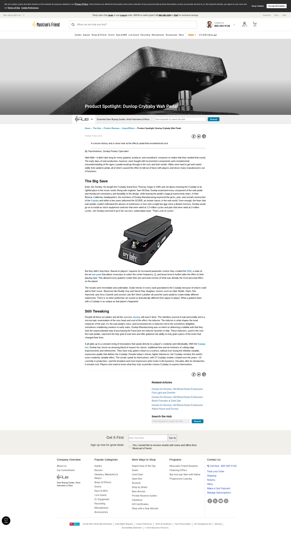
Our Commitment (66, 470)
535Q (189, 271)
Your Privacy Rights (183, 524)
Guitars (78, 35)
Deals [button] (191, 35)
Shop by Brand (139, 487)
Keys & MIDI (121, 35)
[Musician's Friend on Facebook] (209, 501)
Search (213, 119)
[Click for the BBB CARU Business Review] (75, 524)
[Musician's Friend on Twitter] (215, 501)
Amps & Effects (99, 35)
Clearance (137, 500)
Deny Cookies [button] (258, 6)
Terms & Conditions (163, 524)
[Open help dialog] (6, 520)
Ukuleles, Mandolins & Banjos (106, 476)
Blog (276, 15)
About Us (62, 466)
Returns (211, 479)
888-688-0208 (165, 15)
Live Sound (134, 35)
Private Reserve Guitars (144, 495)
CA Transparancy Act (203, 524)
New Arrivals (138, 491)
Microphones (158, 35)
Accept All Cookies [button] (276, 6)
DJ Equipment (101, 499)
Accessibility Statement (132, 528)
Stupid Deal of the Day (144, 466)
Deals (135, 470)
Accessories (171, 35)
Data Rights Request (124, 524)
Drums (111, 35)
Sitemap (218, 524)
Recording (145, 35)
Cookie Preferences (30, 8)
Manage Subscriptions (219, 492)
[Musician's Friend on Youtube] (220, 501)
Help (284, 15)
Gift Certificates (140, 504)
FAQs (210, 484)
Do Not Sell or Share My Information (97, 524)
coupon (123, 15)
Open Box (137, 478)
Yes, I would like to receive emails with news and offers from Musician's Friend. (164, 447)
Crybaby (95, 200)
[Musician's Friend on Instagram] (226, 501)
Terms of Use (14, 8)
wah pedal (96, 274)
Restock (136, 483)
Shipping (211, 475)
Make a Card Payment (218, 488)
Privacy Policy (81, 4)
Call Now (221, 466)
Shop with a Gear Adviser (145, 508)
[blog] (70, 478)
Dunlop (136, 317)
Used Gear (137, 474)
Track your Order (215, 471)
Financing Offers (178, 470)
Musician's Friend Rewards (182, 466)
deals (110, 15)
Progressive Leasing (180, 478)
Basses (86, 35)
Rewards (267, 15)
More (181, 35)
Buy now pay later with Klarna (182, 474)
